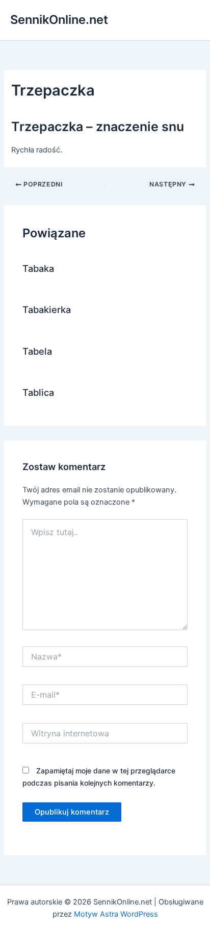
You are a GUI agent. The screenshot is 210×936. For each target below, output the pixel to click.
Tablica (38, 392)
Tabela (37, 351)
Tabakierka (46, 309)
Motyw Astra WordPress (116, 914)
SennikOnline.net (59, 19)
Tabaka (38, 268)
